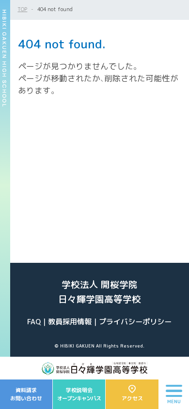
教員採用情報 (70, 322)
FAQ (34, 322)
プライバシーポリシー (135, 322)
